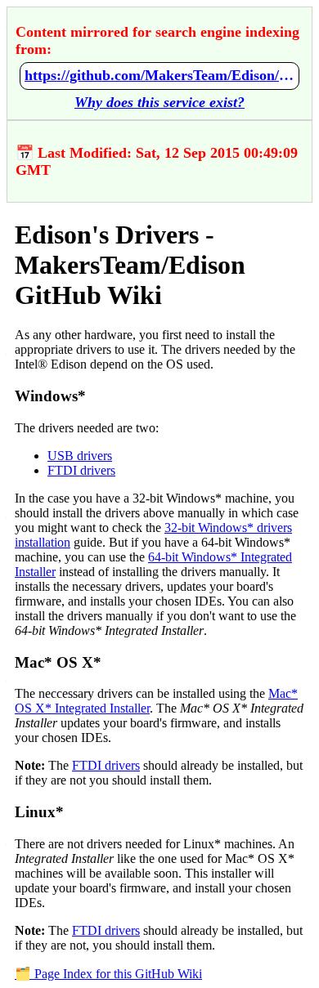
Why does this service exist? (159, 102)
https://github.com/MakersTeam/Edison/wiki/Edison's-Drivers (159, 75)
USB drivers (79, 456)
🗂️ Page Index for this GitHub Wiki (108, 974)
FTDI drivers (81, 470)
